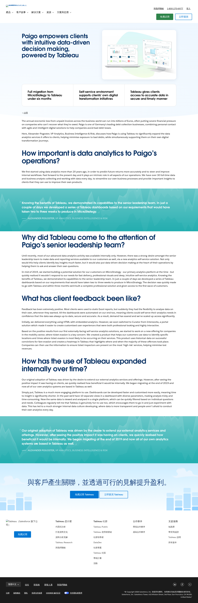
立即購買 (183, 16)
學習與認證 (173, 532)
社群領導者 (98, 537)
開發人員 (48, 584)
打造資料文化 (62, 532)
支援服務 (173, 521)
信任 (27, 584)
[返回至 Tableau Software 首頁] (17, 4)
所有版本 (172, 542)
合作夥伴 (137, 521)
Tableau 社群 (100, 521)
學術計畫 (97, 558)
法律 (7, 593)
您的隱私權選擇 (76, 593)
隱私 (26, 593)
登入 (188, 8)
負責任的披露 (37, 593)
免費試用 (164, 16)
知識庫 (171, 526)
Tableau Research (64, 542)
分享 (26, 113)
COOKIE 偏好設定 (53, 593)
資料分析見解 (62, 537)
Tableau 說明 (174, 537)
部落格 (37, 584)
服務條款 (16, 593)
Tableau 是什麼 (64, 521)
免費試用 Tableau (84, 494)
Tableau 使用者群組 (102, 532)
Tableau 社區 (99, 553)
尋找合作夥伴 (139, 526)
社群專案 (97, 547)
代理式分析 (61, 526)
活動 (95, 563)
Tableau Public (100, 526)
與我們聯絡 (159, 8)
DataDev (97, 542)
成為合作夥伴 (139, 532)
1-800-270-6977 (175, 8)
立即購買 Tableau (113, 494)
